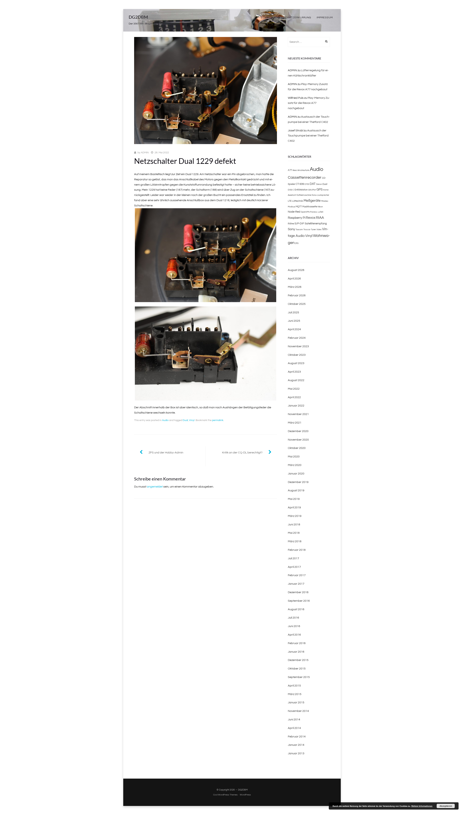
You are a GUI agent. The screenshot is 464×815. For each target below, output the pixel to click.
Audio (165, 420)
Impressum (325, 17)
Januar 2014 (296, 744)
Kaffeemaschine (304, 195)
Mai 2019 (294, 498)
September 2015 (299, 677)
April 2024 (294, 329)
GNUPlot (312, 190)
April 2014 (294, 728)
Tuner (313, 230)
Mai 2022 (294, 388)
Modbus (291, 207)
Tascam (299, 230)
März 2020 (294, 465)
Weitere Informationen (421, 806)
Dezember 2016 (298, 592)
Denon (319, 184)
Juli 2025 (293, 312)
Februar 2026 (297, 295)
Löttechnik (297, 201)
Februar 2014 (297, 736)
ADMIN (145, 152)
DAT (313, 184)
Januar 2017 (296, 583)
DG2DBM (138, 17)
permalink (217, 420)
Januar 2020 (296, 473)
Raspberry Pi (296, 217)
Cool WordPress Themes (225, 795)
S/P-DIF (299, 223)
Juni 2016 (294, 626)
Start (265, 17)
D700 (306, 184)
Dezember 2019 (298, 482)
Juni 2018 (294, 524)
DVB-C (291, 190)
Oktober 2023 (297, 354)
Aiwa (295, 170)
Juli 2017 (293, 558)
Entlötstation (301, 189)
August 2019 (296, 490)
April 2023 (294, 371)
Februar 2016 (297, 643)
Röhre (291, 223)
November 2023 (298, 346)
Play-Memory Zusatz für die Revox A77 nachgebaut (309, 103)
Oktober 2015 (297, 668)
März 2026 (294, 286)
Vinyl (191, 420)
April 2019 (294, 507)
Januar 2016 (296, 651)
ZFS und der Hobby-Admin (166, 452)
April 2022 (294, 397)
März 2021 (294, 422)
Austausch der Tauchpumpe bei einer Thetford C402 (308, 135)
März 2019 (294, 516)
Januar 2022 (296, 405)
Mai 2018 (294, 532)
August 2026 (296, 270)
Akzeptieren (446, 806)
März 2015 (294, 694)
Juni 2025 (294, 320)
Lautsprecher (323, 195)
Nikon (320, 207)
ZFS (297, 243)
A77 (290, 170)
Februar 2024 (297, 337)
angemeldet (155, 486)
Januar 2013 (296, 753)
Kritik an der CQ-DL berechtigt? (242, 452)
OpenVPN (305, 212)
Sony (291, 229)
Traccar (306, 230)
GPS (319, 189)
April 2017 (294, 566)
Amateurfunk (303, 170)
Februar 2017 (297, 575)
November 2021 (298, 414)
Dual (185, 420)
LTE (290, 201)
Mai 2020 (294, 456)
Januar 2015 (296, 702)
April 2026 (294, 278)
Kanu (314, 195)
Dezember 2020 (298, 431)
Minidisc (324, 201)
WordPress (245, 795)
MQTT (299, 206)
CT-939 (300, 184)
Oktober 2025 (297, 303)
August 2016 (296, 609)
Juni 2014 (294, 719)
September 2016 (299, 600)
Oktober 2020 (297, 448)
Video (319, 230)
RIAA (320, 217)
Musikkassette (309, 206)
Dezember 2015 (298, 660)
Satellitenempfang (316, 223)
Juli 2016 (293, 617)
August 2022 (296, 380)
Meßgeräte (312, 200)
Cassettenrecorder (304, 177)
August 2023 (296, 363)
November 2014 (298, 711)
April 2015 (294, 685)
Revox (310, 217)
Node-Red (294, 211)
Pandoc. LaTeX (316, 212)
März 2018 (294, 541)
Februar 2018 (297, 549)
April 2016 (294, 634)
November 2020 (298, 439)
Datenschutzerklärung (292, 17)
